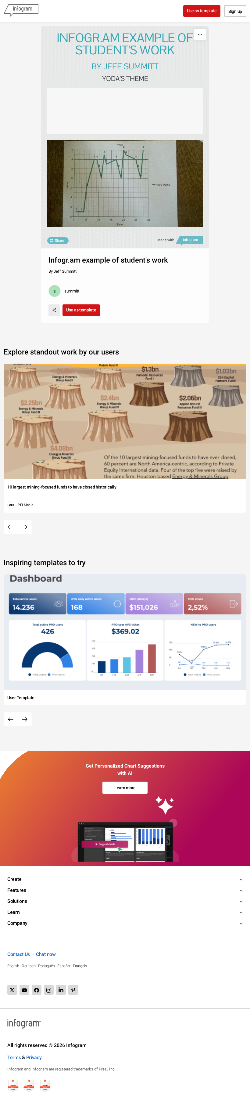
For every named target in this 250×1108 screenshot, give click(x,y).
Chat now (46, 954)
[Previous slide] (10, 527)
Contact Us (18, 954)
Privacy (34, 1057)
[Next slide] (24, 527)
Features (16, 890)
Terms (14, 1057)
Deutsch (29, 966)
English (13, 966)
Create (14, 879)
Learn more (125, 787)
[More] (200, 34)
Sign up (235, 11)
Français (80, 966)
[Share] (54, 310)
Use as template (202, 10)
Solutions (17, 901)
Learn (13, 912)
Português (46, 966)
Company (17, 923)
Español (63, 966)
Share (59, 240)
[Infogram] (21, 11)
